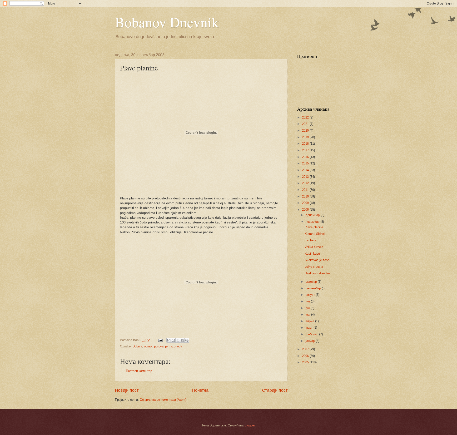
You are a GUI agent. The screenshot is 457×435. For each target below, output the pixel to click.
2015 (306, 163)
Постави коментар (139, 371)
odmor (148, 346)
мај (308, 314)
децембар (313, 215)
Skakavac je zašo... (318, 260)
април (310, 321)
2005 (306, 362)
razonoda (175, 346)
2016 (306, 157)
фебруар (312, 334)
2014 (306, 170)
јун (308, 308)
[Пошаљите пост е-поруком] (160, 340)
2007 (306, 349)
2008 (306, 209)
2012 (306, 183)
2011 (306, 190)
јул (308, 301)
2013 (306, 176)
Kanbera (310, 240)
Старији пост (275, 390)
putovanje (161, 346)
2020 (306, 130)
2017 (306, 150)
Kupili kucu (312, 253)
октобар (312, 281)
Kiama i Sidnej (315, 234)
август (311, 295)
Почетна (200, 390)
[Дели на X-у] (177, 340)
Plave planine (314, 227)
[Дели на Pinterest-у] (186, 340)
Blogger (249, 425)
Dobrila (137, 346)
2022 (306, 117)
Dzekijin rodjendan (317, 273)
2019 (306, 137)
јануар (311, 341)
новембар (313, 221)
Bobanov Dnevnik (167, 21)
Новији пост (127, 390)
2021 (306, 124)
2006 (306, 356)
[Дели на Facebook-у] (182, 340)
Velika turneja (314, 247)
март (309, 327)
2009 (306, 203)
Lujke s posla (314, 266)
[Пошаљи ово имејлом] (168, 340)
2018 (306, 143)
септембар (314, 288)
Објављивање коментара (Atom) (163, 399)
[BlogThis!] (173, 340)
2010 (306, 196)
